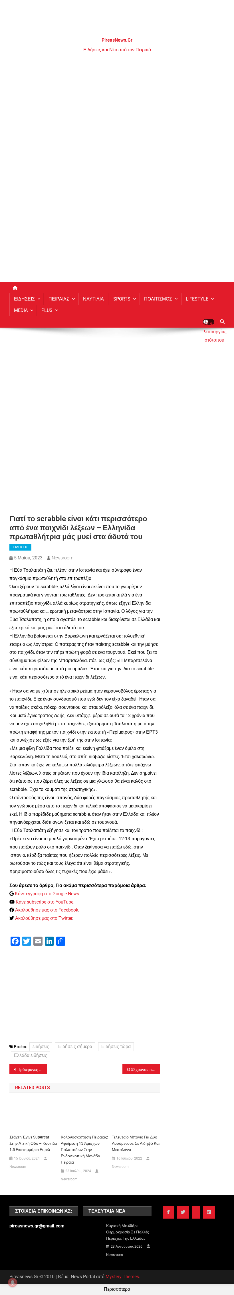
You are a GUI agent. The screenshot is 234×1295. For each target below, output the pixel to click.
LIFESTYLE (197, 299)
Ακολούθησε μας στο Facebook (46, 910)
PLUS (47, 310)
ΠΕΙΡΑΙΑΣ (59, 299)
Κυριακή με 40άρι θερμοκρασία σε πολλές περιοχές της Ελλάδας (127, 1232)
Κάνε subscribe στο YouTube (44, 902)
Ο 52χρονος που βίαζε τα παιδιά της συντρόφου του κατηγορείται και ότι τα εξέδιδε (143, 1069)
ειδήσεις (41, 1046)
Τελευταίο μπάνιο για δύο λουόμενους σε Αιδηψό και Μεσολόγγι (136, 1143)
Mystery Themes (122, 1276)
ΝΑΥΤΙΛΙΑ (93, 299)
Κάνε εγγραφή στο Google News (47, 893)
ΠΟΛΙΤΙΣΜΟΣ (158, 299)
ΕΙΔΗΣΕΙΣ (24, 299)
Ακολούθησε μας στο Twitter (43, 918)
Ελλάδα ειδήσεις (30, 1055)
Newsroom (62, 558)
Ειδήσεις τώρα (116, 1046)
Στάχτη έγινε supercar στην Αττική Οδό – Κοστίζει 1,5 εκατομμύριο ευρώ (33, 1143)
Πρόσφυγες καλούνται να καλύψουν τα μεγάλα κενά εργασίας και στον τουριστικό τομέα (32, 1069)
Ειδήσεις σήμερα (75, 1046)
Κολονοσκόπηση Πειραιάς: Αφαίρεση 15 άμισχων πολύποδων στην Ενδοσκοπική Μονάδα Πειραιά (84, 1149)
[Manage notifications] (12, 1282)
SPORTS (121, 299)
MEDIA (21, 310)
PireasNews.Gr (117, 40)
